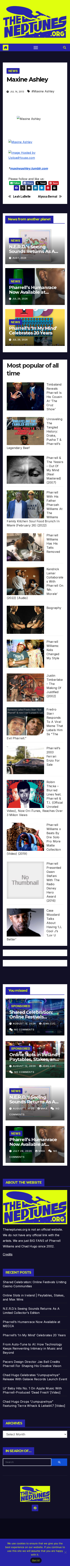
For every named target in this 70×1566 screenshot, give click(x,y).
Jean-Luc (49, 1023)
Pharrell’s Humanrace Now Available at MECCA (33, 292)
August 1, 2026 (24, 1108)
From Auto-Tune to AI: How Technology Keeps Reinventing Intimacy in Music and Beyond (32, 1348)
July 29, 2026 (23, 1151)
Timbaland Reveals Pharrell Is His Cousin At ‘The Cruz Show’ (54, 397)
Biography (53, 608)
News (13, 71)
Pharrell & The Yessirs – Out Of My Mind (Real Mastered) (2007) (54, 470)
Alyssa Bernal (47, 196)
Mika (44, 1108)
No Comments (24, 1029)
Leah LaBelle (22, 196)
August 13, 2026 (25, 1023)
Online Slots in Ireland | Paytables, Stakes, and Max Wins (34, 1059)
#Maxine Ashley (43, 91)
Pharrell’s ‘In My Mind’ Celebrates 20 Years (33, 331)
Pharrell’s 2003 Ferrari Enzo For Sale (53, 756)
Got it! (36, 1560)
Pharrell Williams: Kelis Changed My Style (52, 650)
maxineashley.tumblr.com (29, 168)
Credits (8, 1254)
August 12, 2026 (25, 1066)
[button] (64, 47)
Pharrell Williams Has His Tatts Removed (53, 543)
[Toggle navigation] (36, 47)
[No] (65, 1552)
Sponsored (20, 1006)
